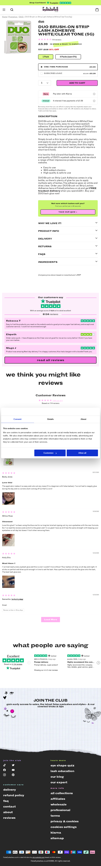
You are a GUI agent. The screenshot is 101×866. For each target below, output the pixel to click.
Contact (9, 806)
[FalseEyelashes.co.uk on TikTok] (5, 766)
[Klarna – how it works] (94, 94)
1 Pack (46, 57)
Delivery (9, 789)
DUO (41, 21)
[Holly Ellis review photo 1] (8, 581)
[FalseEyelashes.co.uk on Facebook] (5, 770)
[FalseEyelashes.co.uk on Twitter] (14, 766)
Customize (48, 453)
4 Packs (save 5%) (68, 57)
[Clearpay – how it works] (94, 101)
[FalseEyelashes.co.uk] (50, 9)
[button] (4, 9)
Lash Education (62, 771)
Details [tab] (50, 419)
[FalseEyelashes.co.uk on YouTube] (14, 770)
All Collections (61, 793)
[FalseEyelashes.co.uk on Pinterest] (14, 775)
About (8, 812)
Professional (60, 810)
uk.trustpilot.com (38, 857)
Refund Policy (13, 795)
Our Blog (57, 776)
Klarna (55, 832)
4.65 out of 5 (58, 401)
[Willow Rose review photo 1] (8, 540)
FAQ (6, 801)
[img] (8, 473)
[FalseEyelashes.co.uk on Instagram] (5, 775)
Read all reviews (50, 360)
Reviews (9, 818)
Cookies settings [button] (63, 827)
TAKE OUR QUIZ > (68, 212)
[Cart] (97, 9)
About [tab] (83, 419)
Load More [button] (50, 619)
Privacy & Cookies (64, 821)
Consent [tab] (17, 419)
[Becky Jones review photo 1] (8, 498)
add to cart (77, 83)
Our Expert (58, 782)
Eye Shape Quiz (62, 765)
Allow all (82, 453)
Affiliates (57, 799)
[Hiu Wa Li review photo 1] (8, 459)
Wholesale (58, 804)
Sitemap (57, 838)
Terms (55, 815)
